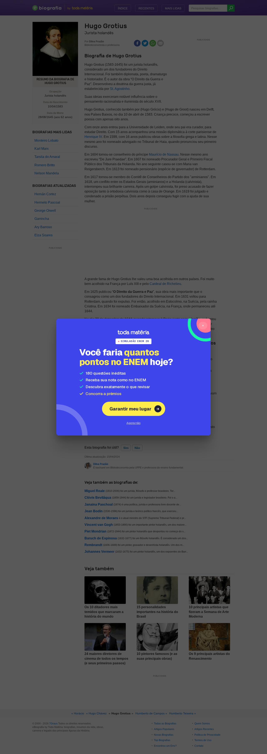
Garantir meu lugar (130, 409)
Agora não (133, 423)
